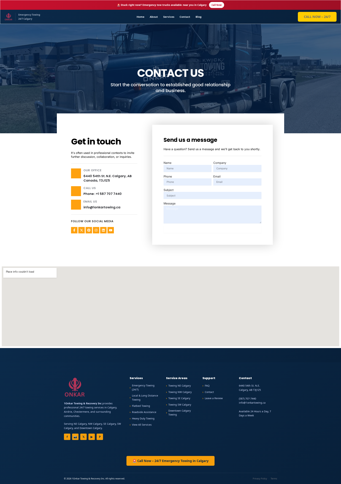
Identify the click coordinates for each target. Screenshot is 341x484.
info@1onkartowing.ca (252, 402)
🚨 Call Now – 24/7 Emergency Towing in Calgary (170, 461)
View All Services (142, 424)
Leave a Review (214, 398)
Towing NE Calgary (179, 385)
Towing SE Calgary (179, 398)
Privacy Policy (260, 478)
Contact (185, 16)
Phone (168, 176)
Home (140, 16)
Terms (274, 478)
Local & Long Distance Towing (145, 397)
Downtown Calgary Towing (179, 412)
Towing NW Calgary (180, 392)
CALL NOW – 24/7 (317, 17)
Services (168, 16)
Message (169, 203)
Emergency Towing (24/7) (143, 387)
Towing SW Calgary (179, 404)
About (154, 16)
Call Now (217, 5)
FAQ (207, 385)
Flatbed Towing (141, 406)
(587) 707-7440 (247, 398)
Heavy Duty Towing (143, 418)
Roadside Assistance (144, 412)
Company (219, 163)
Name (167, 163)
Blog (199, 16)
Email (217, 176)
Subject (169, 190)
